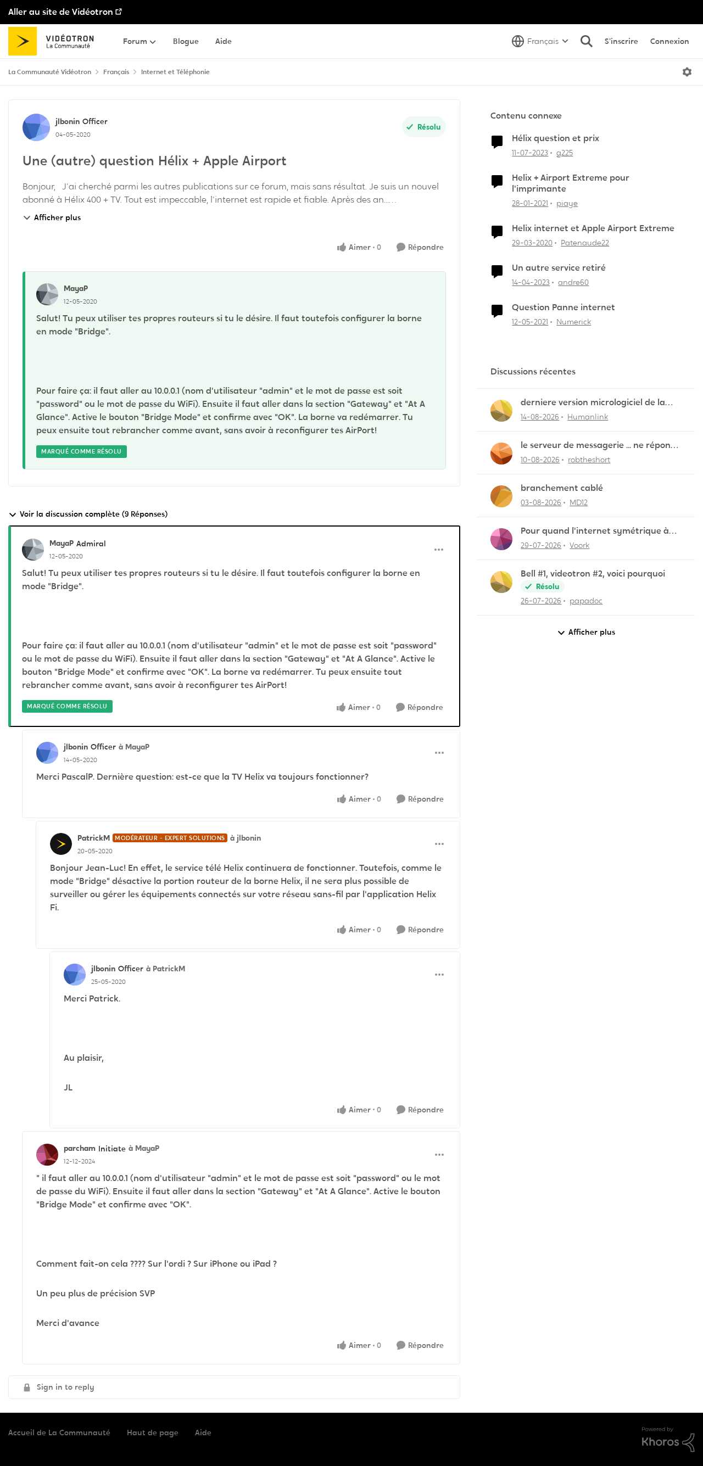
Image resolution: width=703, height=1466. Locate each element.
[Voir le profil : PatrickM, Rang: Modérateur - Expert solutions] (61, 844)
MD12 (579, 502)
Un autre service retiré (559, 267)
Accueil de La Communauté (59, 1432)
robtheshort (589, 460)
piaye (567, 203)
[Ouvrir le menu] (687, 72)
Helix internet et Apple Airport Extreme (593, 228)
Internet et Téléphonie (175, 72)
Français (116, 72)
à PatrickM (165, 968)
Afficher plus (57, 217)
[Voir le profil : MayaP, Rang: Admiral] (33, 550)
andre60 (573, 282)
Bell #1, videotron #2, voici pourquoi (593, 573)
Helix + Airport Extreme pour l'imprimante (570, 183)
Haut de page (152, 1432)
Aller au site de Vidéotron (60, 12)
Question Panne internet (563, 307)
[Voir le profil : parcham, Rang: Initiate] (47, 1155)
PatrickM (93, 838)
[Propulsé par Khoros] (668, 1439)
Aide (203, 1432)
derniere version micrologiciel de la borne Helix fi (593, 403)
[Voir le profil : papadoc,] (501, 582)
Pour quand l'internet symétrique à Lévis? (595, 531)
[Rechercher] (586, 41)
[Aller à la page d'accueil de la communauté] (54, 41)
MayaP (76, 288)
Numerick (573, 322)
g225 (564, 153)
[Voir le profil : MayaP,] (47, 294)
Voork (579, 545)
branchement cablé (562, 488)
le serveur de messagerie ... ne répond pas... (598, 445)
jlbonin (67, 121)
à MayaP (134, 747)
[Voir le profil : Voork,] (501, 539)
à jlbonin (245, 838)
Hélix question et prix (555, 138)
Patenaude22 (585, 243)
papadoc (586, 601)
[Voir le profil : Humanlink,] (501, 411)
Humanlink (587, 417)
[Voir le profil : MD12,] (501, 496)
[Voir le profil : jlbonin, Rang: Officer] (36, 127)
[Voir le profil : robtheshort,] (501, 454)
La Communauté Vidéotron (49, 72)
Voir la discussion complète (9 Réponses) (94, 514)
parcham (80, 1148)
